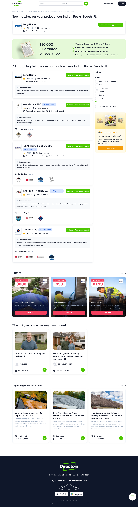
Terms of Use (64, 500)
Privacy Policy (73, 500)
